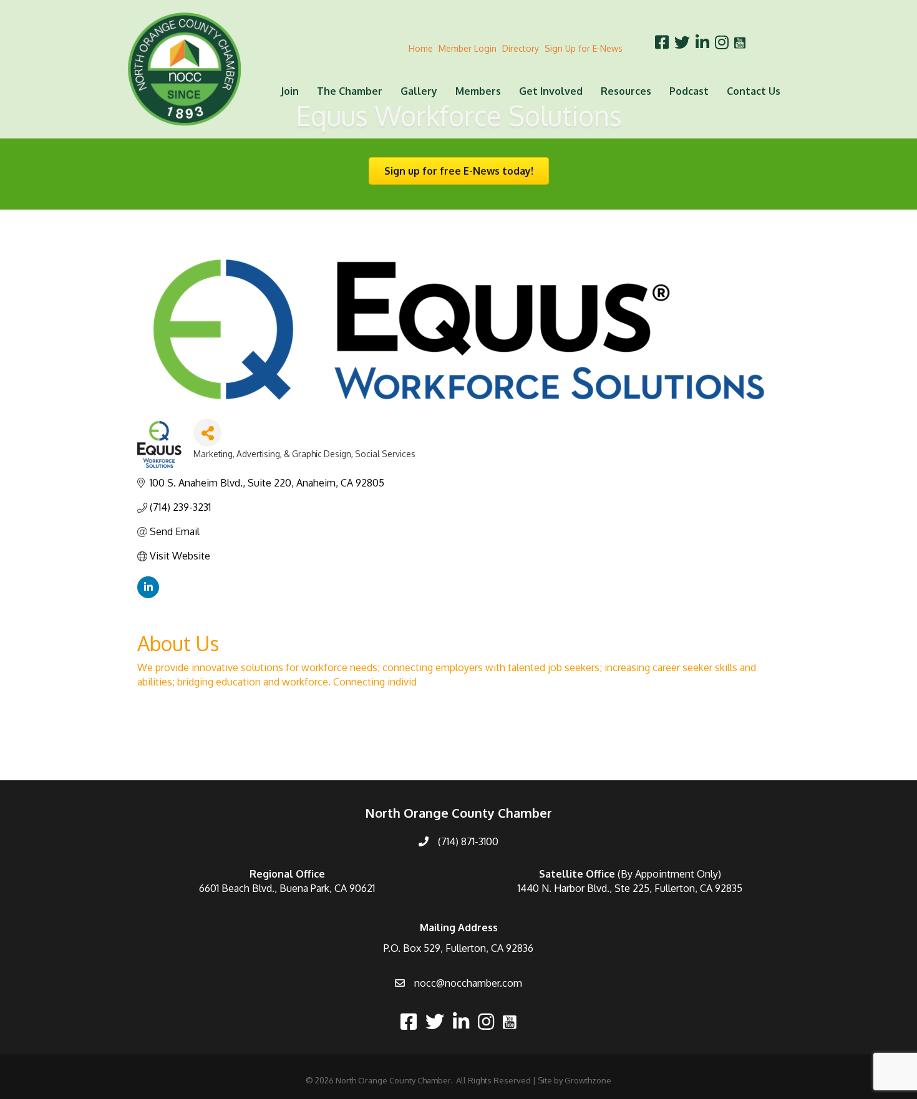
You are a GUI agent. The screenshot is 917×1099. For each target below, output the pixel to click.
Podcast (689, 91)
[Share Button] (207, 433)
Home (421, 48)
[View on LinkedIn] (148, 594)
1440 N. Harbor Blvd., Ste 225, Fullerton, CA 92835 (630, 888)
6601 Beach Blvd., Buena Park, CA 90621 (287, 888)
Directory (520, 48)
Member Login (468, 48)
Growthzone (588, 1080)
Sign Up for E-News (584, 48)
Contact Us (753, 91)
